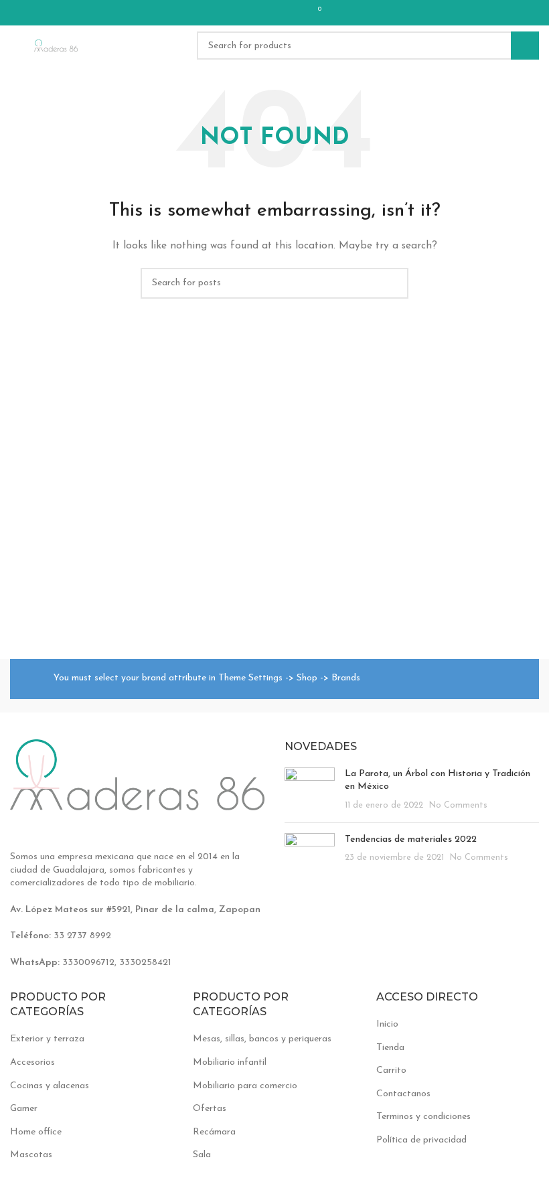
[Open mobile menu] (15, 45)
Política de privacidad (421, 1140)
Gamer (23, 1109)
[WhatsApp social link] (288, 13)
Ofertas (209, 1109)
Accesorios (32, 1062)
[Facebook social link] (236, 13)
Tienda (390, 1048)
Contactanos (403, 1094)
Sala (202, 1155)
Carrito (391, 1070)
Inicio (387, 1024)
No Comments (458, 806)
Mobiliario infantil (229, 1062)
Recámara (214, 1132)
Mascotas (31, 1155)
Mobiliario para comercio (245, 1086)
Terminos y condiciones (423, 1117)
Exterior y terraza (47, 1039)
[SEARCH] (525, 45)
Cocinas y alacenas (49, 1086)
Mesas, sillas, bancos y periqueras (262, 1039)
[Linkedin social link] (271, 13)
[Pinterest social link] (253, 13)
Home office (36, 1132)
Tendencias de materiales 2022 (411, 839)
